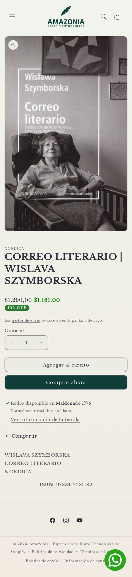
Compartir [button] (24, 436)
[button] (12, 16)
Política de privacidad (52, 552)
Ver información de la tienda (45, 420)
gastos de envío (26, 321)
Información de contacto (88, 561)
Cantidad (14, 330)
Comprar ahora (66, 382)
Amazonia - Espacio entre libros (60, 544)
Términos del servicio (101, 552)
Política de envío (42, 561)
